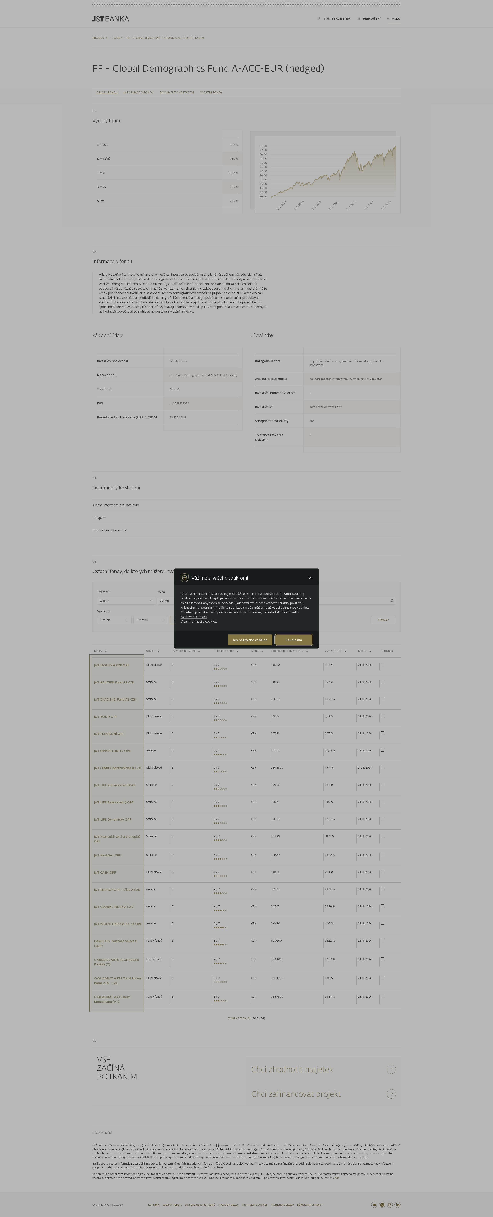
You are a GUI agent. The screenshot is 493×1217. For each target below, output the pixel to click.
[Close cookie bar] (310, 578)
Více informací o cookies (198, 621)
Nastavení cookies (194, 617)
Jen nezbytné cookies (250, 640)
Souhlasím (293, 640)
